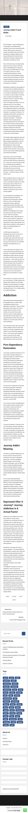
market (18, 707)
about (5, 678)
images (17, 695)
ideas (10, 695)
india (15, 698)
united (13, 722)
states (5, 719)
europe (5, 692)
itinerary (6, 704)
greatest (19, 692)
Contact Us (5, 744)
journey (14, 596)
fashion (12, 692)
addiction (6, 680)
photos (6, 713)
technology (13, 719)
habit (5, 695)
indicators (6, 701)
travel (20, 596)
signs (11, 716)
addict (7, 596)
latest (5, 707)
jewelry (13, 704)
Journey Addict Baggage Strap (17, 620)
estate (20, 689)
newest (6, 710)
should (5, 716)
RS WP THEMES (16, 810)
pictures (12, 713)
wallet (14, 600)
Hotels (6, 26)
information (15, 701)
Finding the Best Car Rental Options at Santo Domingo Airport (13, 613)
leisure (11, 707)
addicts (14, 680)
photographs (20, 710)
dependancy (7, 689)
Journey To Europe (7, 663)
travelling (6, 722)
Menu (4, 18)
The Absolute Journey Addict (10, 652)
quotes (19, 713)
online (12, 710)
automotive (7, 683)
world (12, 725)
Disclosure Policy (7, 741)
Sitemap (5, 738)
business (6, 686)
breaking (15, 683)
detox (14, 689)
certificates (14, 686)
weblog (6, 725)
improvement (7, 698)
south (17, 716)
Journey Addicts (7, 660)
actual (11, 678)
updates (20, 722)
